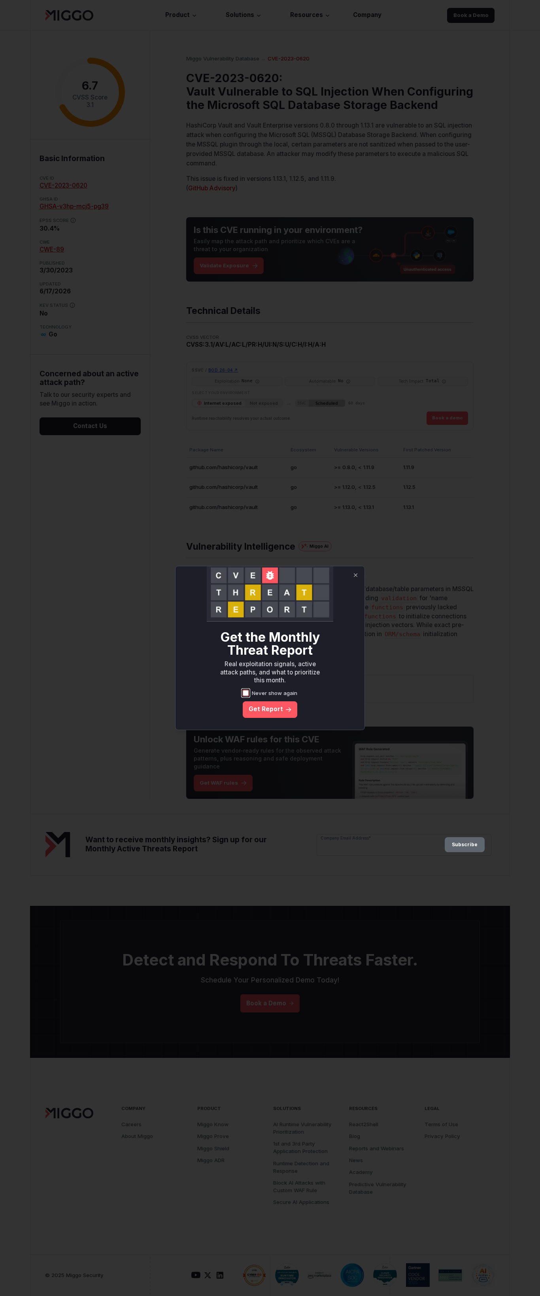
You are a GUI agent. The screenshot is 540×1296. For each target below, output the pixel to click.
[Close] (356, 575)
